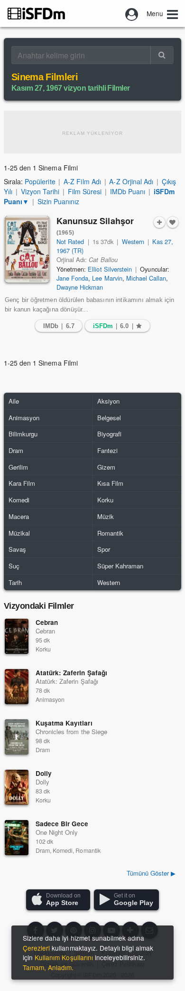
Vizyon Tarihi (40, 191)
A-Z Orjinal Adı (131, 181)
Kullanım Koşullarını (64, 957)
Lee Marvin (107, 278)
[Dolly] (16, 787)
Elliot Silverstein (110, 269)
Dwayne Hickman (79, 287)
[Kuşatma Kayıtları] (16, 737)
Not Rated (70, 241)
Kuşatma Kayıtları (64, 722)
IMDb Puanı (127, 191)
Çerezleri (36, 948)
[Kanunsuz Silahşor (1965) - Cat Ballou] (27, 249)
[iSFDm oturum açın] (132, 13)
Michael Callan (146, 278)
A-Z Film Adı (82, 181)
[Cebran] (16, 636)
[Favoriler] (172, 222)
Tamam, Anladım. (48, 967)
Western (133, 241)
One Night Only (57, 832)
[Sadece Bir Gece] (16, 837)
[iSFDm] (36, 13)
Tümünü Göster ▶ (151, 873)
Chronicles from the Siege (71, 731)
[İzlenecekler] (159, 222)
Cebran (47, 622)
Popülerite (40, 181)
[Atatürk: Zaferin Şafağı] (16, 686)
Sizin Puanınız (58, 201)
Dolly (44, 773)
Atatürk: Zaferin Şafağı (71, 672)
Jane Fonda (72, 278)
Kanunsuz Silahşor (95, 225)
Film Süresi (85, 191)
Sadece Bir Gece (62, 823)
